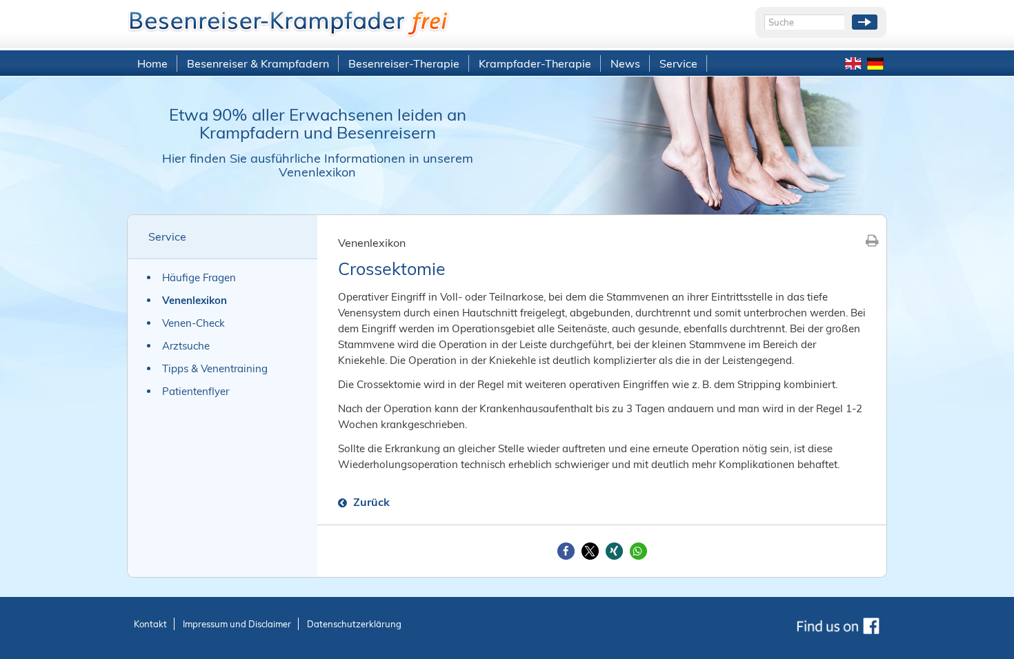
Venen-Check (193, 323)
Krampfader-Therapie (535, 63)
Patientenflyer (195, 391)
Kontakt (150, 623)
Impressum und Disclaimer (237, 623)
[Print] (872, 240)
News (625, 63)
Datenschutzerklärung (354, 623)
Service (678, 63)
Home (152, 63)
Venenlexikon (194, 300)
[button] (566, 551)
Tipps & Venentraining (215, 368)
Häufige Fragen (199, 277)
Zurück (370, 502)
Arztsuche (186, 345)
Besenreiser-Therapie (403, 63)
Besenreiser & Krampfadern (258, 63)
